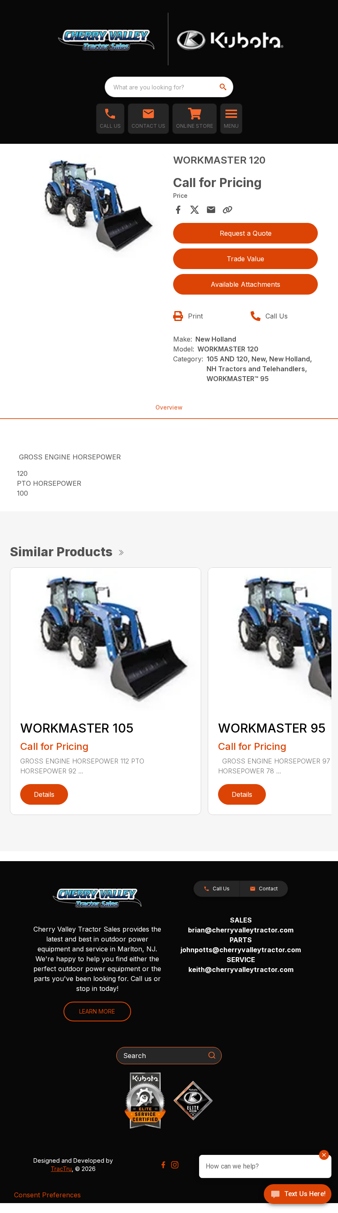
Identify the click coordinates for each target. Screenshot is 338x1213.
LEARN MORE (97, 1011)
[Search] (211, 1055)
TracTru (61, 1168)
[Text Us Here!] (297, 1195)
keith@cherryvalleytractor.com (240, 969)
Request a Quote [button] (246, 233)
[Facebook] (163, 1165)
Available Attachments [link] (245, 284)
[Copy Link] (227, 210)
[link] (194, 118)
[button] (110, 118)
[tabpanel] (92, 207)
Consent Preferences (47, 1195)
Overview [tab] (169, 407)
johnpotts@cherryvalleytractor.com (241, 950)
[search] (224, 86)
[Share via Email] (211, 210)
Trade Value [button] (245, 259)
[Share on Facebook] (178, 210)
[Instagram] (175, 1165)
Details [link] (44, 794)
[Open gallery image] (92, 206)
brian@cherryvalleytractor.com (240, 930)
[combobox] (169, 87)
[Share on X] (195, 210)
